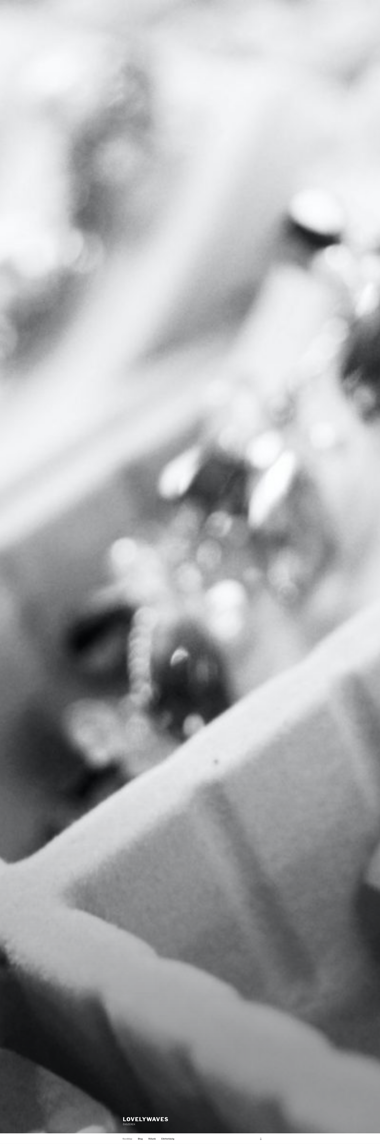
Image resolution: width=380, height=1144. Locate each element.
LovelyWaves (146, 1119)
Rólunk (152, 1138)
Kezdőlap (127, 1138)
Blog (140, 1138)
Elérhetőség (167, 1138)
